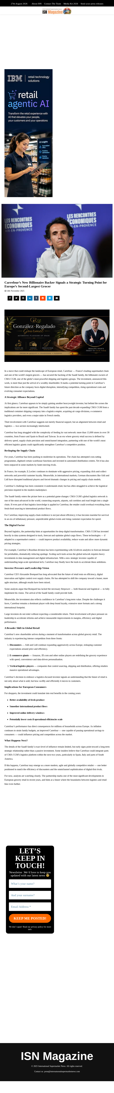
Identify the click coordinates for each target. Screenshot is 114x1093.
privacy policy (37, 927)
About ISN (37, 4)
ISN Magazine (57, 1056)
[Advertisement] (57, 809)
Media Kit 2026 (71, 4)
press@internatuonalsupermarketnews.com (62, 1071)
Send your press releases (92, 4)
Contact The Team (52, 4)
